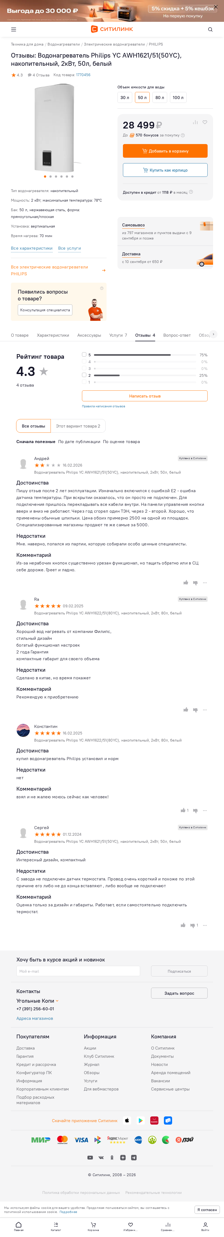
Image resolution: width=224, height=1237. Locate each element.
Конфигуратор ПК (34, 1072)
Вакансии (160, 1080)
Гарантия (25, 1056)
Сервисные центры (170, 1089)
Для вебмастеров (101, 1089)
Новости (159, 1064)
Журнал (91, 1064)
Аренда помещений (170, 1072)
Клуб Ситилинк (99, 1056)
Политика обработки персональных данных (81, 1192)
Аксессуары (89, 335)
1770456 (83, 74)
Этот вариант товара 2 (78, 426)
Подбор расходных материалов (35, 1099)
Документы (162, 1056)
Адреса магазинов (34, 1018)
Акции (90, 1048)
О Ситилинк (163, 1048)
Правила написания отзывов (103, 406)
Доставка (25, 1048)
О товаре (20, 335)
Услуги (118, 335)
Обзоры (91, 1072)
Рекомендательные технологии (153, 1192)
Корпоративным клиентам (42, 1089)
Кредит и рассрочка (36, 1064)
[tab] (20, 336)
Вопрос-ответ (177, 335)
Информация (29, 1080)
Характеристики (53, 335)
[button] (18, 1226)
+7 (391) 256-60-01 (35, 1008)
